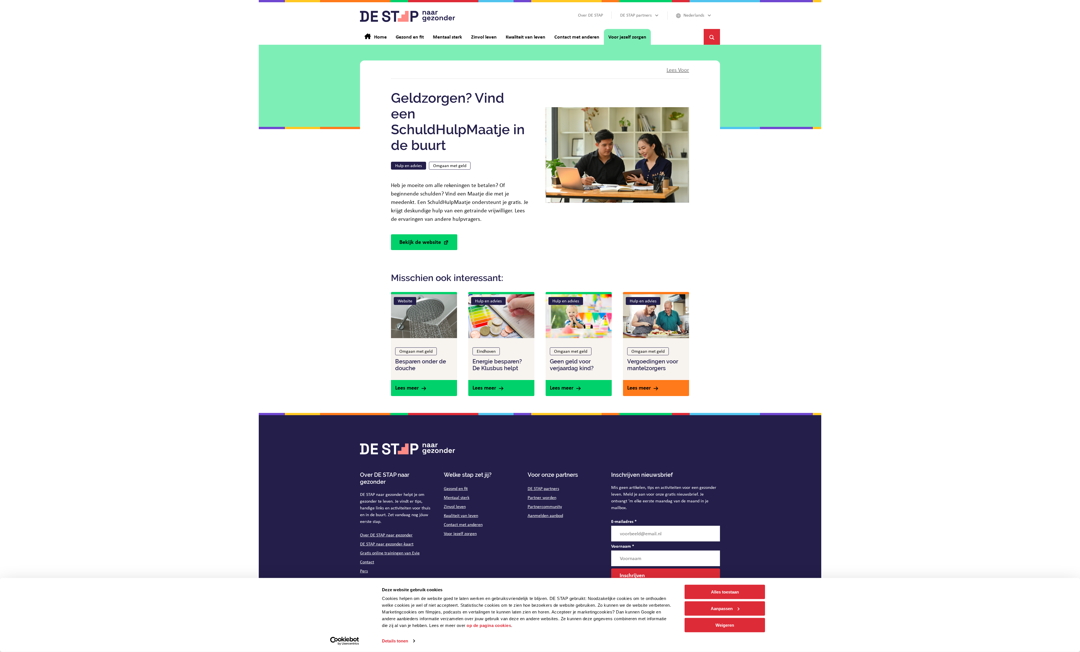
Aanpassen (722, 608)
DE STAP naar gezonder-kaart (386, 544)
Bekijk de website (420, 242)
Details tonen (395, 640)
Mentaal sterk (456, 497)
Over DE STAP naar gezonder (386, 535)
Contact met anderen (463, 524)
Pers (364, 571)
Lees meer (407, 387)
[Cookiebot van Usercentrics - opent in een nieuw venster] (344, 641)
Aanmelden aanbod (545, 515)
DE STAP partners (543, 488)
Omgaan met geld (449, 165)
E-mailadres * (624, 521)
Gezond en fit (456, 488)
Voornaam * (622, 546)
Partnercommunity (545, 506)
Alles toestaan (725, 592)
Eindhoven (486, 351)
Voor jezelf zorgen (460, 533)
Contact (367, 562)
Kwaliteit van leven (461, 515)
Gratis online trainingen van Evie (390, 553)
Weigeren (725, 624)
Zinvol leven (455, 506)
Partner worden (542, 497)
